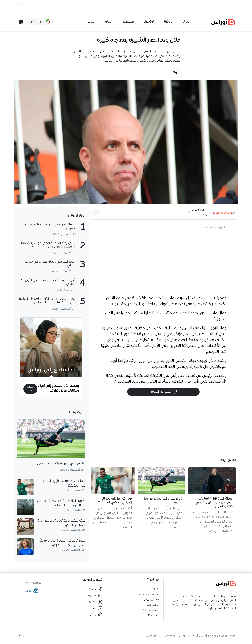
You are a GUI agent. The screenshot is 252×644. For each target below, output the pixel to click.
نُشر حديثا (78, 412)
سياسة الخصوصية (149, 594)
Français (153, 615)
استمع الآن (30, 388)
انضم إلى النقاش (161, 392)
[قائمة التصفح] (21, 22)
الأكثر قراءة (78, 216)
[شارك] (175, 71)
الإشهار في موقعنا (149, 610)
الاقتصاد (149, 22)
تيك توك (93, 614)
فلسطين (128, 22)
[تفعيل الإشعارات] (18, 3)
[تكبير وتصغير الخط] (96, 213)
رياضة (206, 215)
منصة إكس (92, 601)
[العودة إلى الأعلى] (20, 636)
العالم (108, 22)
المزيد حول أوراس (214, 608)
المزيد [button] (91, 22)
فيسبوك (93, 589)
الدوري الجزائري (37, 21)
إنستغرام (93, 595)
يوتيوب (94, 608)
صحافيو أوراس (151, 599)
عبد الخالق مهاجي (198, 210)
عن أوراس (154, 588)
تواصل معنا (153, 604)
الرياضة (168, 22)
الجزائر (186, 22)
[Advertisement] (163, 263)
